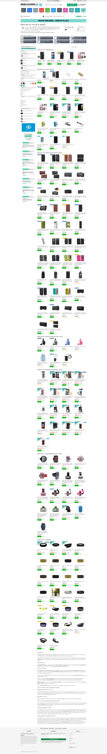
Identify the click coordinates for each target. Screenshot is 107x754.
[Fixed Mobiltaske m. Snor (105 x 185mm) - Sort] (68, 357)
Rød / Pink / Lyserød (33, 83)
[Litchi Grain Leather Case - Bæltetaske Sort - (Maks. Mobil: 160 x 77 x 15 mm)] (43, 324)
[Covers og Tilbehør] (69, 30)
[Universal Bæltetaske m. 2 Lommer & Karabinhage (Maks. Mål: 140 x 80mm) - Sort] (80, 191)
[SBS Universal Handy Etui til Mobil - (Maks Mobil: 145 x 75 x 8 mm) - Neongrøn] (68, 291)
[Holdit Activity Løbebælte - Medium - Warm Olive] (80, 561)
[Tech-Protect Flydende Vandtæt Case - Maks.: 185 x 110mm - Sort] (68, 425)
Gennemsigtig (26, 83)
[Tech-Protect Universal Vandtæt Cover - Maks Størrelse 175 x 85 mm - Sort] (56, 375)
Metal (22, 94)
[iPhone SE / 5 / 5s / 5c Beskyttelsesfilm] (43, 74)
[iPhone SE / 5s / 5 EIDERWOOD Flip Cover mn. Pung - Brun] (68, 140)
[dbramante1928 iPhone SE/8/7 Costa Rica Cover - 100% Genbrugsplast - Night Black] (80, 107)
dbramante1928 (24, 100)
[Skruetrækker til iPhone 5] (80, 124)
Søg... (70, 744)
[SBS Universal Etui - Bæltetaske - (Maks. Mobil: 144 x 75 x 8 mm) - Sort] (80, 291)
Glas (22, 93)
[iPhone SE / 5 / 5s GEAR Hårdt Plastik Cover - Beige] (80, 74)
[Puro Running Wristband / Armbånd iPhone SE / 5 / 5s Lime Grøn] (43, 124)
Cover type (23, 58)
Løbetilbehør (24, 65)
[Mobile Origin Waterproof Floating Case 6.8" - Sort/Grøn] (68, 408)
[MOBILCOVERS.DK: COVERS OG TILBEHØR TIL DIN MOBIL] (29, 5)
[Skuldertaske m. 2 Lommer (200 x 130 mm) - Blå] (68, 342)
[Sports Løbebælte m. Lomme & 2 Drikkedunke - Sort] (80, 545)
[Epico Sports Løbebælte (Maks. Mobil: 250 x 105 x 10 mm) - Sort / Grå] (68, 545)
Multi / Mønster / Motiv (21, 83)
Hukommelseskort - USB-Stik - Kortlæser (27, 76)
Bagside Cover (25, 60)
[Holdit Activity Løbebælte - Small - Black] (68, 561)
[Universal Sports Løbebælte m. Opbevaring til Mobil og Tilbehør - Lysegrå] (68, 592)
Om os (74, 0)
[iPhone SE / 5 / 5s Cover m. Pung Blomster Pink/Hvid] (81, 55)
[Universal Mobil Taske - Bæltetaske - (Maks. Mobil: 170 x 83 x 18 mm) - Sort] (80, 175)
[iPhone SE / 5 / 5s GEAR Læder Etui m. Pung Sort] (42, 55)
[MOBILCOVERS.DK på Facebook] (69, 747)
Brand (23, 96)
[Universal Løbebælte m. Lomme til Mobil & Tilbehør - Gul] (43, 609)
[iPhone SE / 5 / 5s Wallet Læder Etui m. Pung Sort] (71, 55)
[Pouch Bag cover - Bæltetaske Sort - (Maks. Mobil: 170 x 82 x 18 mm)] (56, 191)
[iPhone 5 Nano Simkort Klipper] (68, 124)
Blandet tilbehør (24, 70)
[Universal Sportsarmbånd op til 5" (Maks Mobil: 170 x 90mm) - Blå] (80, 509)
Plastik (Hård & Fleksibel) (25, 90)
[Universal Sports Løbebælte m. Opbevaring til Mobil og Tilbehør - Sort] (80, 592)
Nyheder (29, 731)
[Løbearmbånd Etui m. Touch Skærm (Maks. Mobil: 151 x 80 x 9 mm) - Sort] (43, 459)
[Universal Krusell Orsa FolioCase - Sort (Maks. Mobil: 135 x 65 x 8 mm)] (80, 225)
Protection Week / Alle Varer (26, 46)
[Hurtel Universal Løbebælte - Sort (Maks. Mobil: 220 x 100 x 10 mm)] (56, 609)
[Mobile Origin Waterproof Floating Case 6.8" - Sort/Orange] (56, 408)
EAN (70, 735)
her (60, 742)
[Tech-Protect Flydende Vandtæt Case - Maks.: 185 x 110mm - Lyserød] (43, 441)
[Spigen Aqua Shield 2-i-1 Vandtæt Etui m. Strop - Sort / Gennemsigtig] (56, 425)
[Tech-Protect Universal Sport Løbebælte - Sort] (56, 545)
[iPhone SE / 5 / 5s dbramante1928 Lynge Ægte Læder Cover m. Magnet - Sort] (80, 90)
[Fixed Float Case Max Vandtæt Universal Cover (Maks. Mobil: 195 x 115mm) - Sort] (43, 425)
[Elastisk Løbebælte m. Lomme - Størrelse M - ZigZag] (80, 609)
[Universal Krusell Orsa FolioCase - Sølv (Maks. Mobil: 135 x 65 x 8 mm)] (43, 241)
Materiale (23, 87)
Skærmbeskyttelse (25, 53)
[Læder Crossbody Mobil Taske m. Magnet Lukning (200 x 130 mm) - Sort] (56, 357)
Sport (22, 79)
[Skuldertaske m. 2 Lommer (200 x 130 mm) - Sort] (43, 342)
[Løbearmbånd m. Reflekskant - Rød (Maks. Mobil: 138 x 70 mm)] (43, 476)
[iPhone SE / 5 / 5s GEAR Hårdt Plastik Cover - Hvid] (68, 74)
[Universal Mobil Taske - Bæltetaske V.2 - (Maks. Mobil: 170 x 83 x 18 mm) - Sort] (68, 175)
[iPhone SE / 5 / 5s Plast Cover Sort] (56, 74)
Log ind (84, 0)
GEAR (23, 103)
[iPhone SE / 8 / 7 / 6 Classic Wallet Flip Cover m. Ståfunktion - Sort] (61, 55)
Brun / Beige (35, 83)
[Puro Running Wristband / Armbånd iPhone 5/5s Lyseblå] (56, 124)
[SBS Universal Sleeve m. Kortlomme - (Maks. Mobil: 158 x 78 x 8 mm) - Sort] (80, 275)
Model (23, 50)
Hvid (28, 83)
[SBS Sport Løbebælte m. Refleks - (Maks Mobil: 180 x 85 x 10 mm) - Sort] (68, 625)
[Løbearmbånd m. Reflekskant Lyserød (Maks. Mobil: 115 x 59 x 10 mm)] (80, 459)
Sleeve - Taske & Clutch (25, 108)
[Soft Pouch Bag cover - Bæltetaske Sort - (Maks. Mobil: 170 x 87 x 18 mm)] (56, 324)
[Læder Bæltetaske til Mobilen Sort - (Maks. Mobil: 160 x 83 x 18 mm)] (56, 308)
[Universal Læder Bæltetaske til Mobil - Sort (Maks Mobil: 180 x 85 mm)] (56, 175)
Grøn (24, 85)
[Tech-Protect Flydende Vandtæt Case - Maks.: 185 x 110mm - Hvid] (80, 425)
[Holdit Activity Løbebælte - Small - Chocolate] (56, 561)
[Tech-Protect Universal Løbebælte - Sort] (43, 545)
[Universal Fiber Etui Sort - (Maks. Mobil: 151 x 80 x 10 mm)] (43, 275)
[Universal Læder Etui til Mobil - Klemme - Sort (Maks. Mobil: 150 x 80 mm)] (43, 291)
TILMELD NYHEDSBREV (53, 739)
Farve (23, 81)
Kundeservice (79, 0)
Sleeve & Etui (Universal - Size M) (27, 110)
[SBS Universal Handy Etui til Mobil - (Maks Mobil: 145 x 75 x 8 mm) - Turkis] (56, 291)
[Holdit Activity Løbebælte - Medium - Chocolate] (43, 577)
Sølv (31, 83)
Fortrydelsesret (71, 738)
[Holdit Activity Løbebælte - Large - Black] (43, 592)
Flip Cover (24, 63)
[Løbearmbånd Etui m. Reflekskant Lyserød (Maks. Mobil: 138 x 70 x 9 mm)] (68, 459)
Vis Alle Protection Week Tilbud (28, 48)
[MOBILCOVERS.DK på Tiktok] (73, 747)
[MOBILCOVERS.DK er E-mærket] (40, 5)
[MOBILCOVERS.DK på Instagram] (71, 747)
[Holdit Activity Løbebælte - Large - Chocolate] (80, 577)
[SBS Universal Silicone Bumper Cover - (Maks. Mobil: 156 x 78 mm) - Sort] (56, 225)
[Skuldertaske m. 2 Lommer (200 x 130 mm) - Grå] (56, 342)
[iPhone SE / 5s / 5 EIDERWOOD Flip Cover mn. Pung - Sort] (56, 140)
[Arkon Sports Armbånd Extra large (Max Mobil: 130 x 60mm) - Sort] (56, 476)
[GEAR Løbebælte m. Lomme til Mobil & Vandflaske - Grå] (56, 592)
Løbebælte (24, 121)
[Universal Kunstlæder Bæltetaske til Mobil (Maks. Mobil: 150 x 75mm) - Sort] (68, 191)
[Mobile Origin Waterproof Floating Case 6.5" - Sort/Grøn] (80, 408)
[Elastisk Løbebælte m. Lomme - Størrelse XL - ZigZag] (56, 625)
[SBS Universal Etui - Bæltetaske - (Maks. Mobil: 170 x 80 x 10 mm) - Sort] (43, 308)
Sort (24, 83)
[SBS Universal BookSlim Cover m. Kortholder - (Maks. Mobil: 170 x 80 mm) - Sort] (68, 225)
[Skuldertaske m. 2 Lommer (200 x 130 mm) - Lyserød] (80, 342)
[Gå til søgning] (61, 5)
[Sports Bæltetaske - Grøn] (43, 640)
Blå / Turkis (21, 85)
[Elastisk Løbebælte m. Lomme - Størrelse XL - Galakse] (43, 625)
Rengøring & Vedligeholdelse (25, 71)
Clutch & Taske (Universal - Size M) (28, 113)
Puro (22, 106)
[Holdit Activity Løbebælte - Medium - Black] (56, 577)
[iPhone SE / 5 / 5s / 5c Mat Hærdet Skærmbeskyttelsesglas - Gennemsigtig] (43, 140)
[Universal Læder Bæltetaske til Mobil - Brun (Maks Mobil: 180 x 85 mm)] (43, 175)
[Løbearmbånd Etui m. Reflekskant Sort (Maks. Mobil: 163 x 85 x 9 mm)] (56, 459)
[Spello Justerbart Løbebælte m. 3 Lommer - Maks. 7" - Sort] (56, 640)
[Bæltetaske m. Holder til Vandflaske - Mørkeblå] (80, 625)
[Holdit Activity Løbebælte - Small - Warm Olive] (43, 561)
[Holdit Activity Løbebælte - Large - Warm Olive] (68, 577)
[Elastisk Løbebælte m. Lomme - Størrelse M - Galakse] (68, 609)
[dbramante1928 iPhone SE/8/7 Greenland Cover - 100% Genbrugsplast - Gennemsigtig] (52, 55)
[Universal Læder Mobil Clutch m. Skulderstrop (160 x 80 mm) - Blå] (43, 357)
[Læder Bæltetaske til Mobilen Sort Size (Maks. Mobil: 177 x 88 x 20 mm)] (43, 191)
